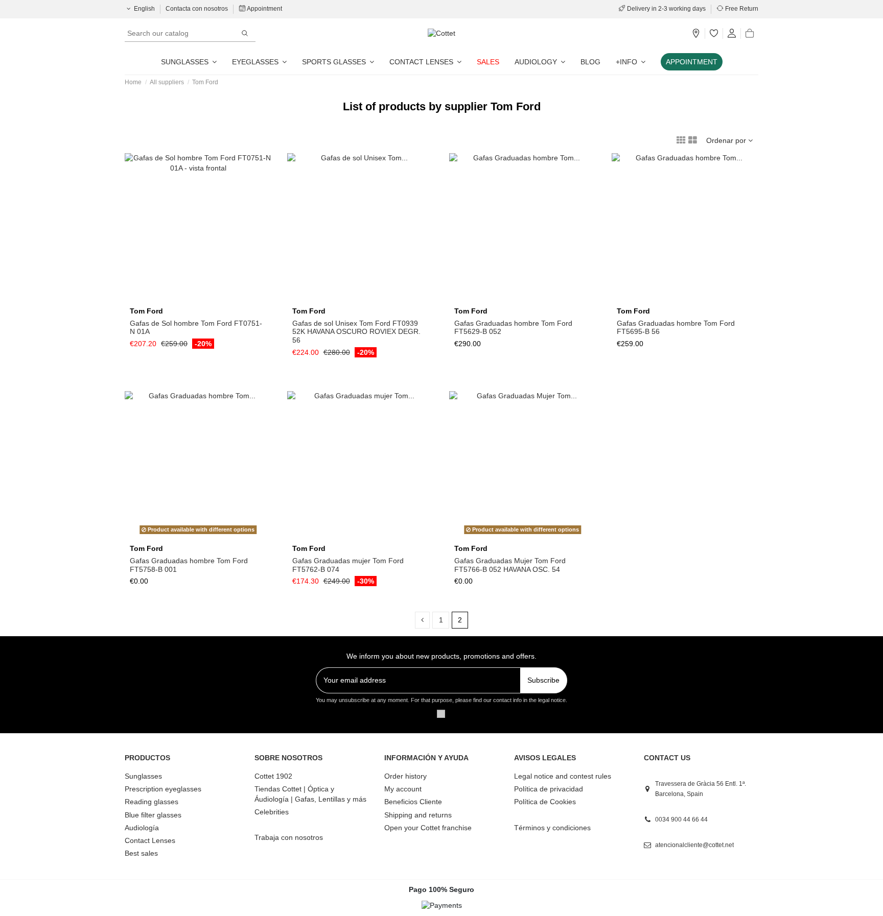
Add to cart (202, 298)
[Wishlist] (714, 33)
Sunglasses (143, 776)
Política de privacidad (548, 789)
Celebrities (271, 812)
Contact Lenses (150, 840)
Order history (405, 776)
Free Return (741, 8)
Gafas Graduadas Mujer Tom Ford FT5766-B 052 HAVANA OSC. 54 (510, 565)
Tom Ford (146, 311)
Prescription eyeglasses (163, 789)
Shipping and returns (418, 815)
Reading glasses (151, 802)
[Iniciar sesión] (732, 33)
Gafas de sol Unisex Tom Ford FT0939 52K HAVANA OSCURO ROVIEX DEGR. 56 (356, 332)
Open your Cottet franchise (428, 828)
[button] (630, 62)
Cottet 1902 (273, 776)
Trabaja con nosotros (288, 837)
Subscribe (543, 680)
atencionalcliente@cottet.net (694, 845)
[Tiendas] (696, 33)
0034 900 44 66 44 (681, 819)
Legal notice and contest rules (562, 776)
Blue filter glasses (153, 815)
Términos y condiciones (552, 828)
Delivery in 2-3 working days (666, 8)
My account (403, 789)
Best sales (141, 853)
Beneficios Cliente (413, 802)
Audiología (142, 828)
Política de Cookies (545, 802)
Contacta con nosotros (197, 8)
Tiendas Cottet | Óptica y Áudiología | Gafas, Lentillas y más (310, 794)
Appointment (264, 8)
